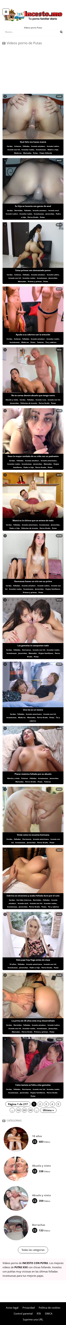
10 (18, 1110)
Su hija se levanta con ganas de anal (33, 206)
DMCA (48, 1313)
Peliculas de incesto (28, 403)
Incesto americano (49, 460)
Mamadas (27, 153)
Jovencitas (50, 214)
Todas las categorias (33, 1249)
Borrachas (38, 1224)
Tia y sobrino (50, 342)
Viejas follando (45, 153)
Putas (35, 153)
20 (24, 1110)
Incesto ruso (41, 400)
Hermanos (26, 839)
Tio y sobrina (53, 907)
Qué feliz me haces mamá (33, 141)
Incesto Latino (53, 146)
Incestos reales (27, 149)
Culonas (17, 146)
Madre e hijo (53, 149)
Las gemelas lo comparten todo (33, 645)
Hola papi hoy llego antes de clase (33, 959)
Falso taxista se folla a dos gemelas (33, 1084)
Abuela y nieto (41, 1165)
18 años (12, 964)
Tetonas (40, 342)
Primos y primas (35, 281)
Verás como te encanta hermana (33, 834)
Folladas (26, 146)
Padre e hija (29, 467)
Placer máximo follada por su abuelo (33, 774)
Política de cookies (49, 1307)
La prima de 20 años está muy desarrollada (33, 1020)
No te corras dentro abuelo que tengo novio (33, 395)
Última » (48, 1110)
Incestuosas (41, 149)
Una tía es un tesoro (33, 709)
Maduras (17, 153)
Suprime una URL (33, 1319)
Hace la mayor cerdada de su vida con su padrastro (33, 456)
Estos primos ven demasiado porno (33, 270)
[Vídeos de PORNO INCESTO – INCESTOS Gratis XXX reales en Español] (33, 6)
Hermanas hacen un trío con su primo (33, 581)
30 (30, 1110)
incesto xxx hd (13, 149)
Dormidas (18, 210)
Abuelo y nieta (12, 400)
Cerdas (10, 146)
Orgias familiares (52, 589)
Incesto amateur (38, 146)
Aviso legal (12, 1307)
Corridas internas (23, 900)
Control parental (23, 1313)
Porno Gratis (33, 217)
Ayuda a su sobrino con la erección (33, 334)
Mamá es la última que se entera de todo (33, 520)
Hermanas (26, 650)
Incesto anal (53, 210)
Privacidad (29, 1307)
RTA (39, 1313)
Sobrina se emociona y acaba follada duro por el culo (33, 895)
